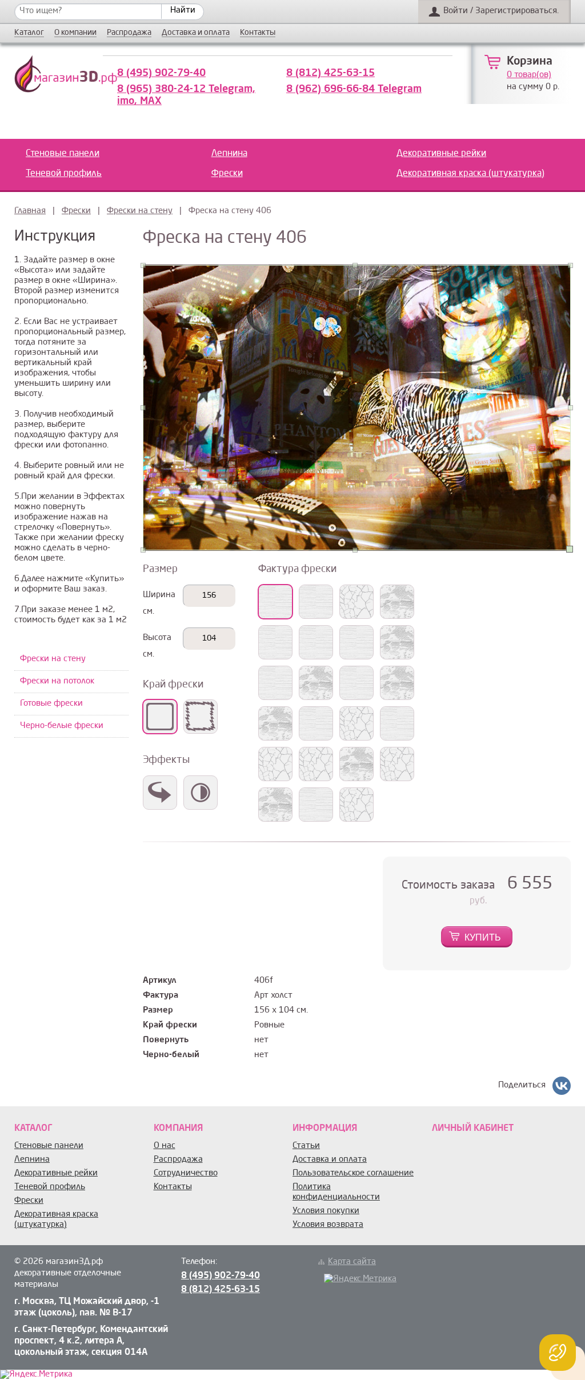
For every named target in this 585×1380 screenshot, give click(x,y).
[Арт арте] (316, 602)
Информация (324, 1128)
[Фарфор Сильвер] (356, 723)
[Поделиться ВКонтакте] (561, 1086)
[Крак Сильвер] (275, 804)
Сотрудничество (186, 1173)
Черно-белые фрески (61, 726)
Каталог (29, 33)
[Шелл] (275, 642)
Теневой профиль (64, 173)
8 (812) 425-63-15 (330, 73)
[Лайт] (316, 683)
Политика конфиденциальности (336, 1192)
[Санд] (275, 764)
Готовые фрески (51, 703)
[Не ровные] (200, 716)
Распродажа (129, 33)
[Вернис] (356, 642)
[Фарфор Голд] (397, 723)
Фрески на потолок (57, 681)
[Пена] (397, 642)
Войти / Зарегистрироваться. (501, 11)
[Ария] (356, 683)
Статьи (306, 1146)
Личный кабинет (473, 1128)
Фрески (227, 173)
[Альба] (275, 683)
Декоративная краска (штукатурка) (470, 173)
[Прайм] (316, 642)
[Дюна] (275, 723)
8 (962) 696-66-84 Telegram (354, 89)
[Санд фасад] (356, 764)
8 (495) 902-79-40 (161, 73)
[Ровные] (160, 716)
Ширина (159, 595)
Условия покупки (325, 1211)
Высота (157, 638)
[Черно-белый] (200, 792)
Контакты (257, 33)
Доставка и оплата (196, 33)
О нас (164, 1146)
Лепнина (229, 153)
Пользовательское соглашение (353, 1173)
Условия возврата (327, 1225)
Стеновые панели (62, 153)
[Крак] (316, 764)
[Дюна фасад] (397, 764)
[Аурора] (397, 683)
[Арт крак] (356, 602)
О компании (75, 33)
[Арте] (356, 804)
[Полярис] (397, 602)
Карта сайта (352, 1262)
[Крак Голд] (316, 804)
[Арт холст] (275, 601)
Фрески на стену (140, 211)
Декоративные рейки (441, 153)
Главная (30, 211)
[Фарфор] (316, 723)
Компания (178, 1128)
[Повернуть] (160, 792)
